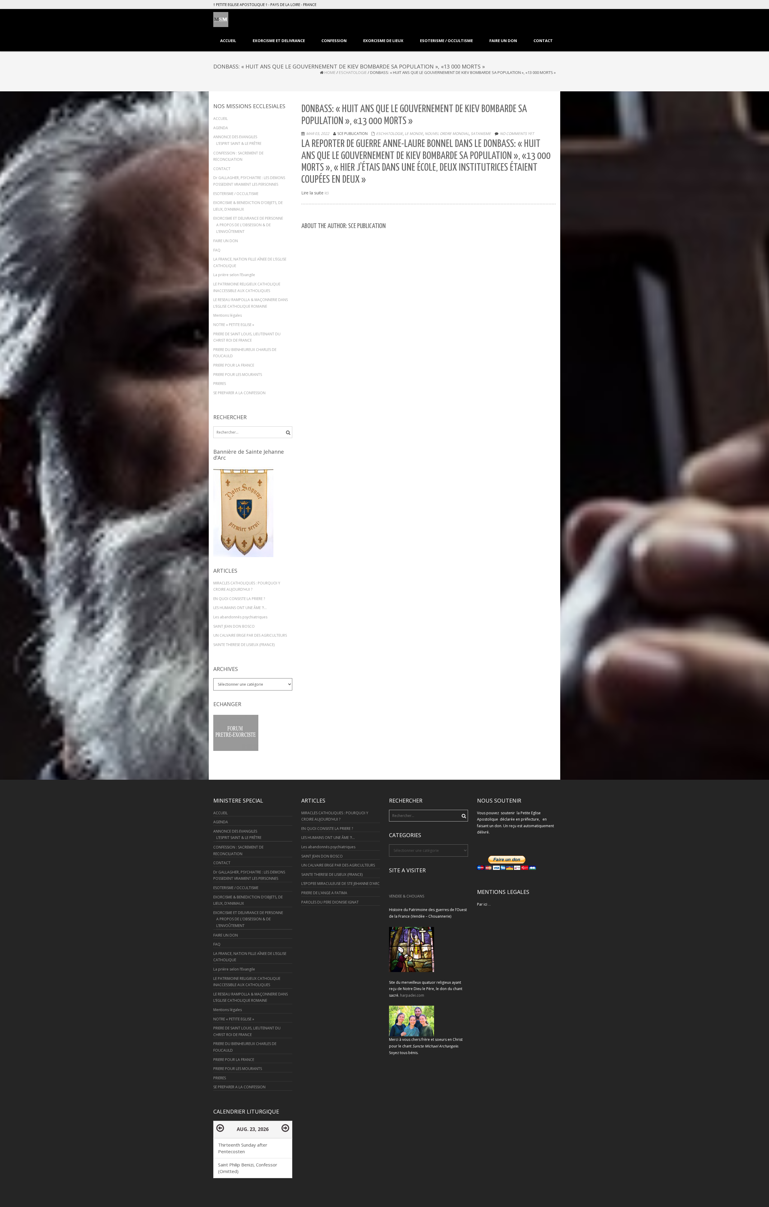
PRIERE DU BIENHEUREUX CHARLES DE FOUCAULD (244, 353)
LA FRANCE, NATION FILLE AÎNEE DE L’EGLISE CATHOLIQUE (249, 262)
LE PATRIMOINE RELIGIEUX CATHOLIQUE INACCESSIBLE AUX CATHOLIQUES (246, 287)
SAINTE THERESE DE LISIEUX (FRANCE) (244, 644)
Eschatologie (353, 72)
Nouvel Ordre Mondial (447, 133)
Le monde (414, 133)
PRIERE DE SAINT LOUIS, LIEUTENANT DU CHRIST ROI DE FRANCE (247, 337)
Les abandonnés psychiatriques (240, 617)
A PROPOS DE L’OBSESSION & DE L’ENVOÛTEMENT (243, 228)
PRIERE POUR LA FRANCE (233, 365)
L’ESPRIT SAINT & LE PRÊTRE (238, 143)
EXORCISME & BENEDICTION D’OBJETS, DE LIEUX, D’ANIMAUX (248, 206)
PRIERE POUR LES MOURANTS (237, 374)
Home (330, 72)
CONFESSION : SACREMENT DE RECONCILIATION (238, 156)
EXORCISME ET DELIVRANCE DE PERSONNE (248, 218)
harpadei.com (412, 995)
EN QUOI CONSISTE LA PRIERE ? (239, 598)
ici (326, 193)
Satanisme (481, 133)
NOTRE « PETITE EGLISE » (233, 324)
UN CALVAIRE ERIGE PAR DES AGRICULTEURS (250, 635)
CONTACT (221, 168)
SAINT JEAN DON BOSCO (234, 626)
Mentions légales (227, 315)
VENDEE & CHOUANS (406, 896)
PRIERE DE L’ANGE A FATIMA (324, 892)
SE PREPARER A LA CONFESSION (239, 392)
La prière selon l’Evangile (234, 274)
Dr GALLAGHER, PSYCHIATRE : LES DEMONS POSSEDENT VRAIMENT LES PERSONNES (249, 181)
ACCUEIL (220, 118)
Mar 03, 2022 (317, 133)
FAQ (216, 250)
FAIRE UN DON (225, 240)
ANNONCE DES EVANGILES (235, 136)
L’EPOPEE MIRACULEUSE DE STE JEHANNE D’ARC (340, 883)
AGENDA (220, 127)
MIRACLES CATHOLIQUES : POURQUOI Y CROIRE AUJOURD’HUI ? (246, 586)
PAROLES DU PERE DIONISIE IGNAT (330, 902)
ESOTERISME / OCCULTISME (235, 193)
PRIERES (219, 383)
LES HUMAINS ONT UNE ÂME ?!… (240, 607)
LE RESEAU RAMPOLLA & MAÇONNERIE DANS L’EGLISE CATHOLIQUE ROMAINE (250, 303)
